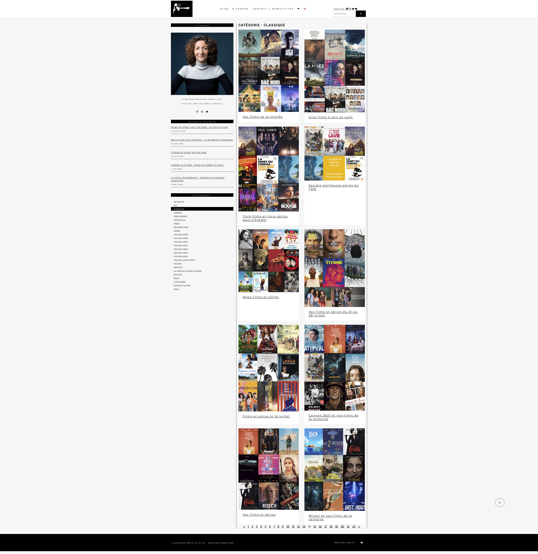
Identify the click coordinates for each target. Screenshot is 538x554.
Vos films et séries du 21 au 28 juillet (333, 313)
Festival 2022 (181, 249)
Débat (177, 223)
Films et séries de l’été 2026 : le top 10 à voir (199, 127)
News (176, 278)
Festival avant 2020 (184, 260)
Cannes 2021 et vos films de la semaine (334, 417)
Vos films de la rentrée (263, 117)
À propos (240, 8)
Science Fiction (182, 285)
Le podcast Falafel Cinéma (188, 271)
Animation (179, 201)
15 (314, 526)
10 (287, 526)
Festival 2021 (181, 252)
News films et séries (261, 297)
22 (353, 526)
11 (293, 526)
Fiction (177, 263)
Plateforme (180, 282)
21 (348, 526)
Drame (177, 231)
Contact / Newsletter (273, 8)
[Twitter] (353, 9)
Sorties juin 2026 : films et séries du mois (197, 165)
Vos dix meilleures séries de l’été (334, 187)
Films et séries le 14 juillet (266, 416)
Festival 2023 (181, 245)
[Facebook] (347, 9)
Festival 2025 (181, 238)
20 (342, 526)
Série (176, 289)
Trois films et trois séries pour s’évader (265, 218)
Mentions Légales (345, 543)
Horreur (178, 267)
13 (304, 526)
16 (320, 526)
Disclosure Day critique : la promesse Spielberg (202, 140)
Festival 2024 (181, 242)
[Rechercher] (361, 14)
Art (175, 205)
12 (298, 526)
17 (325, 526)
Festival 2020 (181, 256)
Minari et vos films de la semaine (330, 517)
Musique (178, 274)
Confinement (180, 216)
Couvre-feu (180, 220)
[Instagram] (350, 9)
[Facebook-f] (197, 112)
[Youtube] (356, 9)
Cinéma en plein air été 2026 (189, 153)
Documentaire (181, 227)
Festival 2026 (181, 234)
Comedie (178, 212)
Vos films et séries (259, 514)
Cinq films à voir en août (331, 117)
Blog (224, 8)
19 (336, 526)
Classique (179, 209)
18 (331, 526)
